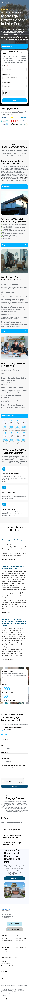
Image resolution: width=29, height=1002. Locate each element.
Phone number (5, 758)
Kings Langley (4, 178)
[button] (27, 3)
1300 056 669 (7, 730)
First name (4, 739)
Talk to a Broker (15, 929)
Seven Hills (23, 177)
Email (2, 745)
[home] (6, 3)
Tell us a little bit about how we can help (13, 765)
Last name (4, 752)
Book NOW (14, 878)
